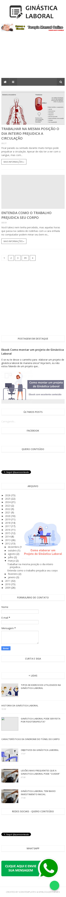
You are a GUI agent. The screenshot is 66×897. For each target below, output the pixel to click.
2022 (8, 509)
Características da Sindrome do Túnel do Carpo (30, 739)
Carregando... (8, 421)
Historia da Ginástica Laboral (19, 705)
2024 (8, 502)
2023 (8, 505)
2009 (8, 587)
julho (11, 557)
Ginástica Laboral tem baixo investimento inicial (38, 793)
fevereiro (13, 573)
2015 (8, 533)
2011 (8, 580)
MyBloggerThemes (49, 891)
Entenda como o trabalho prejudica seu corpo (26, 215)
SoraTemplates (27, 891)
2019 (8, 519)
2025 (8, 498)
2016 (8, 529)
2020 (8, 516)
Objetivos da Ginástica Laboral (40, 750)
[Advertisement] (33, 57)
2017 (8, 526)
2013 (8, 540)
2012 (8, 543)
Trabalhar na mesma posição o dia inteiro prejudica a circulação (30, 133)
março (12, 560)
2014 (8, 536)
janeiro (12, 577)
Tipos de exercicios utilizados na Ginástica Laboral (41, 686)
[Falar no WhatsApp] (54, 885)
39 (25, 258)
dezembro (14, 546)
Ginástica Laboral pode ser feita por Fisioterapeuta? (40, 720)
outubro (12, 550)
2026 (8, 495)
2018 (8, 522)
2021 (8, 512)
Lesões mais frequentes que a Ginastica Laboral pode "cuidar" (40, 772)
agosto (12, 553)
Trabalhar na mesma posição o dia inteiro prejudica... (30, 566)
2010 (8, 584)
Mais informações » (14, 161)
